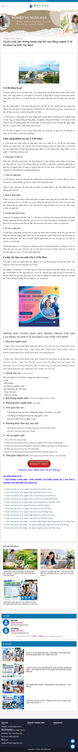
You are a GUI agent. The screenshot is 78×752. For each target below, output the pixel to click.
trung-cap (19, 38)
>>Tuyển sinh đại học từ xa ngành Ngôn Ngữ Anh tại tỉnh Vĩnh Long (28, 515)
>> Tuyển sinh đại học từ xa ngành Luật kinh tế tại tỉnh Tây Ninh (27, 508)
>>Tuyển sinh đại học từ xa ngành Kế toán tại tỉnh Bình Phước (26, 505)
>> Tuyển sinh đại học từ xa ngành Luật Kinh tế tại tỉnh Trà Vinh (27, 489)
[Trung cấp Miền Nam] (39, 6)
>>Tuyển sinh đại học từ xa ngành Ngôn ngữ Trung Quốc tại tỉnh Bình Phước (32, 502)
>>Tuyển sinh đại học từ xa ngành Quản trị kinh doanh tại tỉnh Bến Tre (29, 496)
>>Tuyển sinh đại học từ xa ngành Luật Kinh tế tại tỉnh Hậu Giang (27, 518)
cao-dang (6, 38)
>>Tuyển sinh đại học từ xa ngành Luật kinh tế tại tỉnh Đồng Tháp (27, 512)
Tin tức (12, 38)
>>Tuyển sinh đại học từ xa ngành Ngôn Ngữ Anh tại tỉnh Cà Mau (27, 492)
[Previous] (4, 21)
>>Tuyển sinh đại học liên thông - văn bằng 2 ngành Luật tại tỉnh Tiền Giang (31, 528)
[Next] (74, 21)
